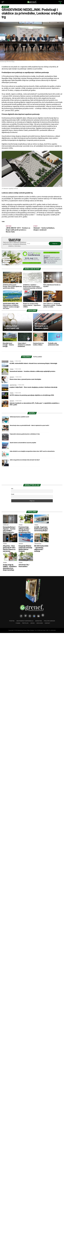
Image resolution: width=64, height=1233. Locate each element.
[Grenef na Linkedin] (38, 616)
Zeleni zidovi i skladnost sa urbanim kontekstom (24, 344)
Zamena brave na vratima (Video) (38, 344)
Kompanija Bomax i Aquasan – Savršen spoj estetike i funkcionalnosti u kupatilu (9, 530)
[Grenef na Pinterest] (25, 615)
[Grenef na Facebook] (21, 616)
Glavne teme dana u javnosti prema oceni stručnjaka (25, 379)
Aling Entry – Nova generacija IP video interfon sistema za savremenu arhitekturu (9, 549)
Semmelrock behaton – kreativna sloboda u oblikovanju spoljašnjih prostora (32, 371)
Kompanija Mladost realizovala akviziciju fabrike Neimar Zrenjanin (25, 548)
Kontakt (47, 623)
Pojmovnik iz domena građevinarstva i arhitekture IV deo (25, 434)
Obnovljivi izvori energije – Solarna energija (8, 344)
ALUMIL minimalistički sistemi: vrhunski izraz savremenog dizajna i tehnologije (33, 363)
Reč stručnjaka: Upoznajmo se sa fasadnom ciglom (41, 326)
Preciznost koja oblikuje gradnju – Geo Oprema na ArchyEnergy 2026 (24, 529)
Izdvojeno (39, 623)
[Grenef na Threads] (42, 615)
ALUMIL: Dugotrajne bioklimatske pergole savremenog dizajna (41, 528)
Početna (11, 621)
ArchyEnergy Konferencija (24, 621)
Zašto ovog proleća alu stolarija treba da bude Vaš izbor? (25, 460)
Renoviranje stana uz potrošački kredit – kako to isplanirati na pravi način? (29, 425)
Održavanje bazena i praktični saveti (19, 416)
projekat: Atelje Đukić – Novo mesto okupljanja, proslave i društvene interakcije (33, 387)
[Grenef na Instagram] (30, 616)
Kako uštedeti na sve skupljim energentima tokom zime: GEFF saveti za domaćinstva (32, 451)
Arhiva (32, 623)
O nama (18, 623)
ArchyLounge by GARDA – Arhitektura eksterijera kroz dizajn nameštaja (10, 567)
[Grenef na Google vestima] (34, 616)
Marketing (38, 621)
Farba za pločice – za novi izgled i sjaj (11, 327)
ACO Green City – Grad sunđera (24, 565)
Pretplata (25, 623)
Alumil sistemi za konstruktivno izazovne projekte (23, 442)
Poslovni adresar (49, 621)
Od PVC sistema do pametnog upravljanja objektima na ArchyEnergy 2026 (32, 395)
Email (12, 494)
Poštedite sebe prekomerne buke (53, 344)
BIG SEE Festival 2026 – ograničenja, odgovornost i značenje (41, 548)
